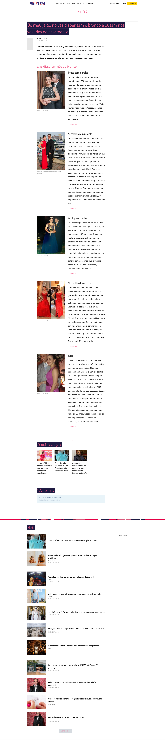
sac (111, 3)
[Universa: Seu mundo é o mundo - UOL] (37, 3)
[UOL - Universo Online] (46, 3)
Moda (82, 11)
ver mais (64, 731)
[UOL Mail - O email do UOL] (116, 3)
